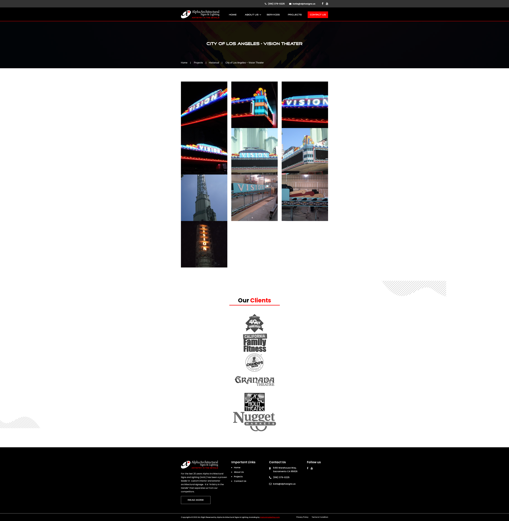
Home (233, 15)
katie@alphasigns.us (304, 3)
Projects (295, 15)
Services (273, 15)
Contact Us (318, 15)
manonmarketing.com (270, 517)
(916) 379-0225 (276, 3)
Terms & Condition (320, 517)
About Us (251, 15)
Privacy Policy (302, 517)
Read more (196, 500)
